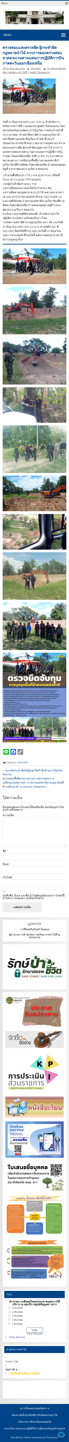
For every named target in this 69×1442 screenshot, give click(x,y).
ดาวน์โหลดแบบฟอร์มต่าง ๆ (34, 1408)
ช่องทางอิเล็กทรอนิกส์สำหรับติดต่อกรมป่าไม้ (35, 1415)
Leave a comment (17, 762)
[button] (34, 266)
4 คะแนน (17, 1311)
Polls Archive (17, 1337)
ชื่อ (5, 851)
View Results (34, 1333)
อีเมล (6, 864)
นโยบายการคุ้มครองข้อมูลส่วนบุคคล (35, 1393)
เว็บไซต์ (7, 877)
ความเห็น (9, 815)
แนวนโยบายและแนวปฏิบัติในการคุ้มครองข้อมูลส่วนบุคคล (34, 1428)
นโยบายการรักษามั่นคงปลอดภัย (34, 1422)
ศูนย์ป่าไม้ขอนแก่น (40, 72)
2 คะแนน (17, 1319)
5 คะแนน (17, 1307)
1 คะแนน (17, 1323)
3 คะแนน (17, 1315)
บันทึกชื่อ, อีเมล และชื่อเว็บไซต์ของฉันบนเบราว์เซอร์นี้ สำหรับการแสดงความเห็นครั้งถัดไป (33, 897)
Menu (4, 3)
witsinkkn (36, 68)
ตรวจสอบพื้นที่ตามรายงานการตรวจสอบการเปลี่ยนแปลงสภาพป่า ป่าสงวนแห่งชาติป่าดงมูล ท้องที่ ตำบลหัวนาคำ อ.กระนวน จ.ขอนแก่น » (33, 782)
